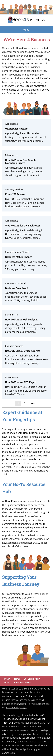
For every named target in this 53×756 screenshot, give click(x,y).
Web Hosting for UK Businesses (22, 225)
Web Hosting (11, 123)
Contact (6, 682)
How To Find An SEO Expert (20, 382)
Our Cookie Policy (32, 679)
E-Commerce (11, 155)
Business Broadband (15, 283)
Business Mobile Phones (17, 252)
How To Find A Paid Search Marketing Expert (20, 161)
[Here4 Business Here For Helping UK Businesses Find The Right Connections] (26, 20)
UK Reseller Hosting (16, 128)
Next (33, 403)
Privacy (6, 679)
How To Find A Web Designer (21, 319)
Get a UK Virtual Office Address (22, 350)
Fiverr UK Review (15, 194)
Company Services (14, 189)
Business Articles (22, 682)
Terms (17, 679)
